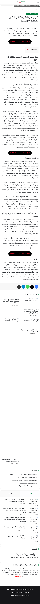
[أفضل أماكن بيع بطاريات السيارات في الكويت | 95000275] (10, 388)
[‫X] (22, 580)
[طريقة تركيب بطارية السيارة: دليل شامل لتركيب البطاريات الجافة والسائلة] (33, 502)
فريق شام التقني (16, 592)
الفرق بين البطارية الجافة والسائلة (28, 483)
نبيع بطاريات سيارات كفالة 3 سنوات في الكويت (24, 480)
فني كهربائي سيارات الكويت (31, 557)
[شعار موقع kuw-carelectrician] (20, 2)
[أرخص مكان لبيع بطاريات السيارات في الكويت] (30, 323)
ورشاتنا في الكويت (27, 9)
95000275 (18, 576)
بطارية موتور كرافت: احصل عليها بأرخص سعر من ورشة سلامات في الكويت (31, 311)
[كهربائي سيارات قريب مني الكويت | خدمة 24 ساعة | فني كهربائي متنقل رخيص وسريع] (33, 512)
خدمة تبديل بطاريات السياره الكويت (16, 536)
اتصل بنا (12, 595)
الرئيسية (35, 9)
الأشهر (10, 493)
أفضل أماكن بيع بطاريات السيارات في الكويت (25, 477)
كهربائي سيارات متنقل (16, 557)
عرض (28, 49)
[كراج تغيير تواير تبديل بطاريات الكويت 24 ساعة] (33, 530)
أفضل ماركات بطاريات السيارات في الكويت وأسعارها (23, 474)
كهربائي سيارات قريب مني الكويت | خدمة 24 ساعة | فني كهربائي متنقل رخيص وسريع (14, 510)
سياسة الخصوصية (20, 595)
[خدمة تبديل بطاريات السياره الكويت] (33, 539)
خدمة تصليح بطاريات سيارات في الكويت (26, 486)
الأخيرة (30, 493)
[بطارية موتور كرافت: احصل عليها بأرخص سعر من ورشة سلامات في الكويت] (30, 303)
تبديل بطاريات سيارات (27, 554)
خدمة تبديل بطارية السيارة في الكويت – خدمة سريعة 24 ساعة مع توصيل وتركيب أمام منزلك (15, 519)
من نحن (27, 595)
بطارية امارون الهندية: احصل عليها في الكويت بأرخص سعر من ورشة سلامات (11, 301)
